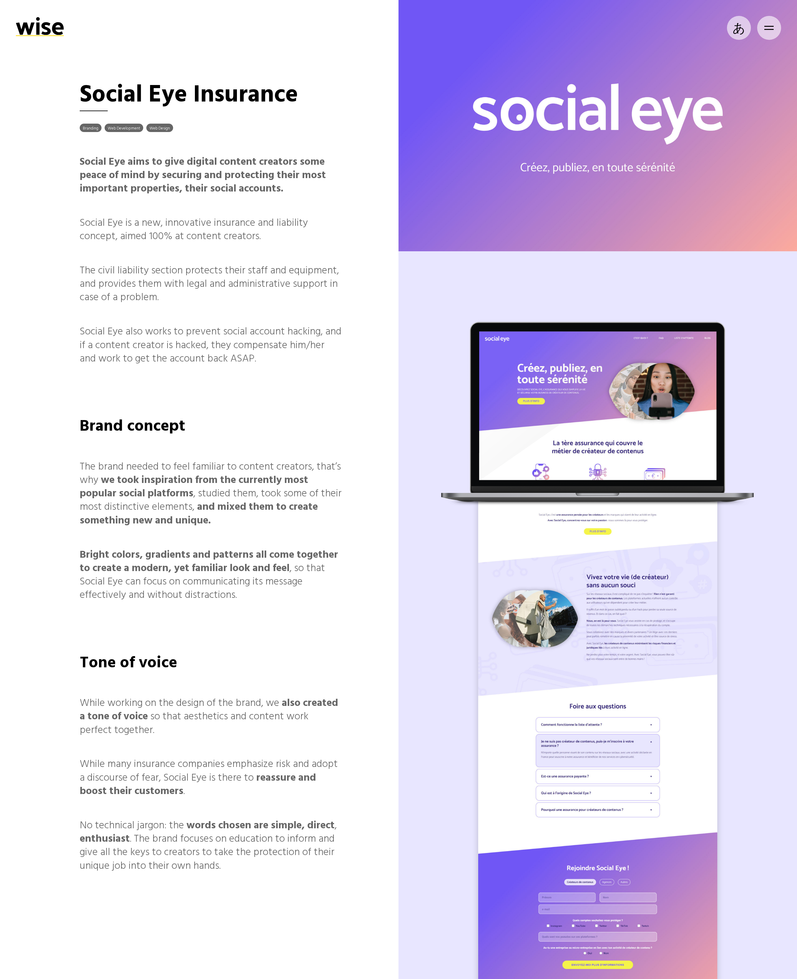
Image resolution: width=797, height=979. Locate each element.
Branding (90, 128)
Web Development (124, 128)
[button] (769, 28)
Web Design (159, 128)
